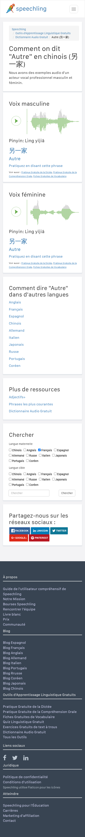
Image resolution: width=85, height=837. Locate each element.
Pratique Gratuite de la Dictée (27, 706)
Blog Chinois (13, 688)
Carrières (10, 810)
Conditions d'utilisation (22, 782)
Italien (14, 337)
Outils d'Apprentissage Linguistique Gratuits (43, 33)
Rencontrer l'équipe (19, 609)
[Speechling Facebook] (7, 759)
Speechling (19, 29)
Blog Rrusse (12, 673)
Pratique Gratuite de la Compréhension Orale (40, 712)
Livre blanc (12, 614)
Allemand (17, 330)
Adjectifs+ (17, 397)
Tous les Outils (15, 737)
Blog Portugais (15, 668)
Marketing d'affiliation (21, 815)
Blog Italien (12, 663)
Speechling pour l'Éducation (26, 805)
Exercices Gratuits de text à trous (30, 727)
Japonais (16, 344)
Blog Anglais (13, 653)
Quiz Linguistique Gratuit (23, 722)
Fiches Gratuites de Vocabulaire (29, 717)
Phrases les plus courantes (31, 404)
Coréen (15, 365)
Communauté (14, 624)
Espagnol (16, 316)
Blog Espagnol (14, 642)
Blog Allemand (14, 658)
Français (16, 309)
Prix (6, 619)
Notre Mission (14, 599)
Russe (14, 351)
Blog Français (14, 648)
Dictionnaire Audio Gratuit (31, 37)
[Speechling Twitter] (17, 759)
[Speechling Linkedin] (28, 759)
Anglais (15, 302)
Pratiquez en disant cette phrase (36, 166)
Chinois (15, 323)
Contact (9, 820)
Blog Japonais (14, 683)
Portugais (17, 359)
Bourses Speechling (19, 604)
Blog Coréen (13, 678)
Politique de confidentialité (25, 777)
